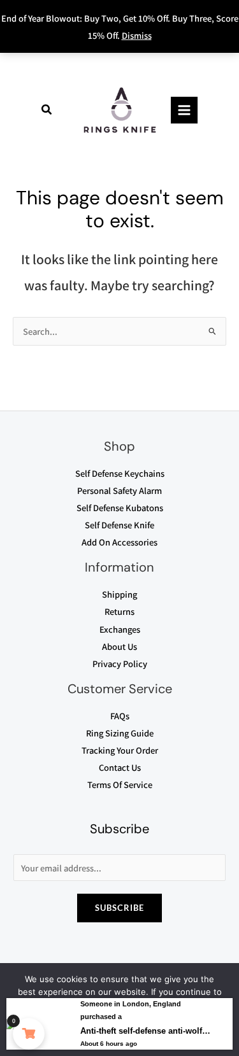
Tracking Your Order (120, 750)
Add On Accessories (119, 542)
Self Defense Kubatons (119, 508)
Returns (119, 611)
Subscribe (119, 908)
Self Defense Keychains (119, 473)
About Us (119, 646)
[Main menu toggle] (184, 110)
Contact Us (120, 767)
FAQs (119, 716)
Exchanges (119, 629)
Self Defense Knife (119, 525)
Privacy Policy (119, 664)
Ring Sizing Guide (120, 733)
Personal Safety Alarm (119, 490)
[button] (47, 110)
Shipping (119, 594)
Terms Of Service (119, 784)
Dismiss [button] (137, 35)
